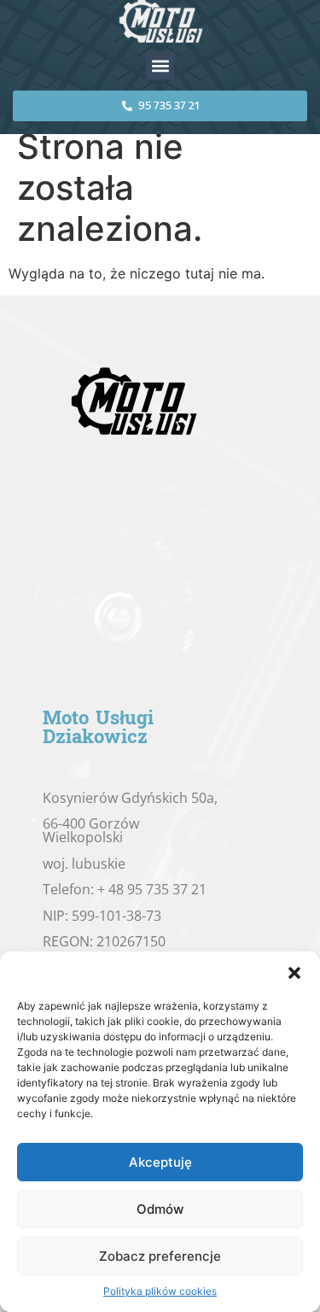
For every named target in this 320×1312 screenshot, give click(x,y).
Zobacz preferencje (160, 1256)
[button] (294, 972)
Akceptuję (160, 1162)
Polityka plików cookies (160, 1291)
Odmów (160, 1209)
